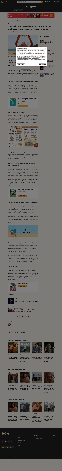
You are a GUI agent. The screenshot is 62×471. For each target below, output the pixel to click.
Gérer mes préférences (21, 64)
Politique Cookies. (42, 57)
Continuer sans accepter (43, 48)
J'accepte (42, 64)
